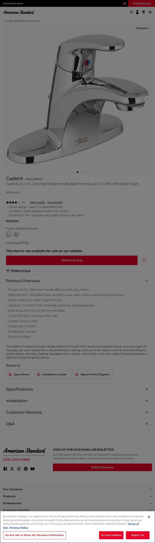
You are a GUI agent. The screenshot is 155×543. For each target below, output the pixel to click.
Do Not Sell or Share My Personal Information (34, 535)
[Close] (149, 517)
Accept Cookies (111, 535)
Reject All (137, 535)
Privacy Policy (18, 527)
